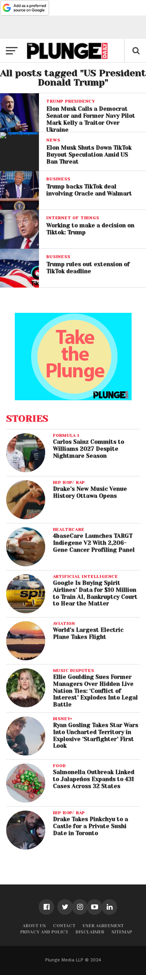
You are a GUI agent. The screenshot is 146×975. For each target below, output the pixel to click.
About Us (34, 925)
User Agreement (103, 925)
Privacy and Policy (44, 932)
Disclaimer (90, 932)
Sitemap (121, 932)
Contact (64, 925)
